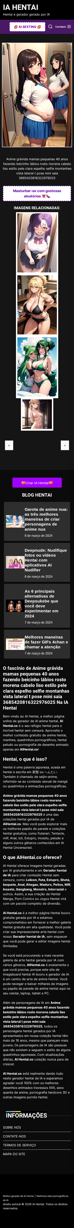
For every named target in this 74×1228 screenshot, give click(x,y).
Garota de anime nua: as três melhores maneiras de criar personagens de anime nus (46, 519)
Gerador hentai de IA (29, 936)
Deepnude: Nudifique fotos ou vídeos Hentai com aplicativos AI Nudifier (46, 560)
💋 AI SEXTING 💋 (27, 27)
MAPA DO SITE (14, 1154)
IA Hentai (20, 7)
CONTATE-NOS (14, 1136)
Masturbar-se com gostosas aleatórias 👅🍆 (37, 193)
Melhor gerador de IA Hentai (18, 1196)
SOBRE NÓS (12, 1127)
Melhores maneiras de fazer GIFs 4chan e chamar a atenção (46, 642)
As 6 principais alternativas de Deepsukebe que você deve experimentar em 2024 (41, 603)
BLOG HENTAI (37, 495)
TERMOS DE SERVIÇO (19, 1145)
